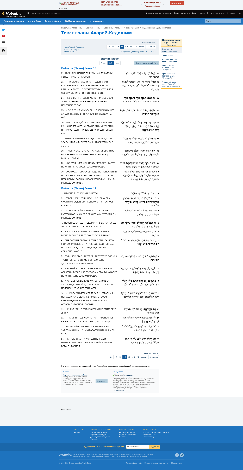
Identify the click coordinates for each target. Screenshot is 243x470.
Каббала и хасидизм (75, 21)
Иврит (117, 63)
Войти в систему (154, 13)
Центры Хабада (148, 437)
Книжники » (128, 375)
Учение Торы (34, 21)
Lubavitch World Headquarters (144, 454)
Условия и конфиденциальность (156, 463)
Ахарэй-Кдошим (131, 27)
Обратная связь (176, 463)
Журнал (77, 432)
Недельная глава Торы (71, 27)
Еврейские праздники (127, 432)
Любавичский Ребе (149, 435)
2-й (113, 47)
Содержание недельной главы (156, 27)
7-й (135, 47)
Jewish (131, 456)
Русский (103, 63)
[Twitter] (182, 455)
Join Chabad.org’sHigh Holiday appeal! (111, 3)
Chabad (100, 454)
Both (110, 63)
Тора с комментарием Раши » (76, 375)
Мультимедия (97, 21)
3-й (117, 47)
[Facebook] (177, 455)
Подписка (93, 439)
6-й (131, 47)
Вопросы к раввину (182, 13)
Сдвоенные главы (112, 27)
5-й (126, 47)
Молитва (122, 437)
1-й (109, 47)
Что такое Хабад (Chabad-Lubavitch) (156, 432)
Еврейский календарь (98, 435)
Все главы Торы (93, 27)
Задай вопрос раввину (98, 432)
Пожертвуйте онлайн (217, 13)
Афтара (142, 47)
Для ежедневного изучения (100, 437)
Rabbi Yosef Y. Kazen (102, 456)
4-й (122, 47)
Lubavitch (106, 454)
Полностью (151, 47)
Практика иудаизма (14, 21)
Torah (118, 456)
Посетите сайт (118, 390)
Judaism (123, 456)
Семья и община (53, 21)
